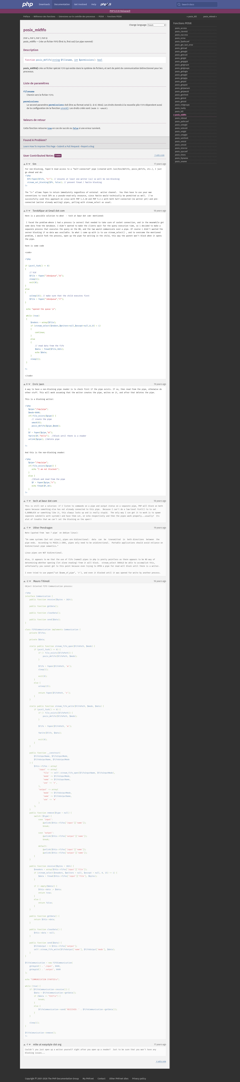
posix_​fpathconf (182, 41)
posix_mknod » (210, 16)
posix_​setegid (181, 125)
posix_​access (181, 28)
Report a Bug (87, 146)
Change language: (138, 25)
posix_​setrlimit (181, 138)
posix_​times (180, 155)
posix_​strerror (181, 148)
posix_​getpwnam (182, 88)
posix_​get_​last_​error (184, 45)
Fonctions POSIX (114, 16)
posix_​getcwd (181, 48)
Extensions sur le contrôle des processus (77, 16)
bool (99, 60)
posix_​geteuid (181, 55)
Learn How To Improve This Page (39, 146)
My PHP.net (88, 1078)
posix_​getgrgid (181, 61)
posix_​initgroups (182, 105)
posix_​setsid (180, 141)
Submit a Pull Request (68, 146)
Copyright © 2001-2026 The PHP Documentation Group (52, 1078)
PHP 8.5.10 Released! (120, 11)
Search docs (188, 4)
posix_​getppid (181, 85)
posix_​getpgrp (181, 78)
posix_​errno (180, 38)
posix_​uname (181, 161)
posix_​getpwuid (182, 91)
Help (93, 4)
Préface (26, 16)
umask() (64, 108)
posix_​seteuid (181, 128)
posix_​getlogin (181, 71)
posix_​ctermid (181, 31)
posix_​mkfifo (180, 115)
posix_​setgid (180, 131)
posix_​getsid (180, 98)
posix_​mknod (181, 118)
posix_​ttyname (181, 158)
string (56, 60)
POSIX (101, 16)
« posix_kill (192, 16)
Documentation (62, 4)
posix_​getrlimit (181, 95)
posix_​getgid (180, 58)
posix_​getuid (180, 101)
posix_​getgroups (182, 68)
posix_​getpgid (181, 75)
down (29, 164)
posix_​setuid (180, 145)
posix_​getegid (181, 51)
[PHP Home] (27, 4)
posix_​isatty (180, 108)
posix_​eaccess (181, 35)
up (25, 164)
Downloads (44, 4)
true (49, 128)
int (76, 60)
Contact (101, 1078)
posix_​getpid (180, 81)
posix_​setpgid (181, 135)
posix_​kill (179, 111)
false (75, 128)
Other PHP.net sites (118, 1078)
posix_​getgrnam (182, 65)
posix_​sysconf (181, 151)
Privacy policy (139, 1078)
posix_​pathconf (182, 121)
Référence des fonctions (44, 16)
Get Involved (80, 4)
